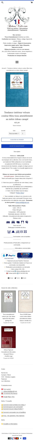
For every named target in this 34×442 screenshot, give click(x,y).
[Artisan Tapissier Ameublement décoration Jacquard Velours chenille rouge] (8, 337)
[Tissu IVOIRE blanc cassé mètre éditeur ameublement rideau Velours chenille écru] (25, 301)
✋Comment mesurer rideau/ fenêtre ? (12, 409)
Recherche (4, 373)
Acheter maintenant (17, 146)
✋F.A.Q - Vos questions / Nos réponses (12, 415)
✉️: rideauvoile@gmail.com (9, 391)
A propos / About (6, 375)
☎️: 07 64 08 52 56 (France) (9, 393)
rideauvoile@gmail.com (22, 202)
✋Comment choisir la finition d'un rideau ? (13, 405)
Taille (14, 130)
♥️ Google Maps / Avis (7, 396)
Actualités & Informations (10, 424)
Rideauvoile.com (16, 433)
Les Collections (5, 381)
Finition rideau (20, 193)
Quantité (23, 130)
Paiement (4, 379)
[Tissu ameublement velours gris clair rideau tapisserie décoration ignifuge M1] (8, 301)
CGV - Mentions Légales (8, 377)
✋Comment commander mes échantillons (13, 412)
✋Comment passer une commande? (12, 407)
